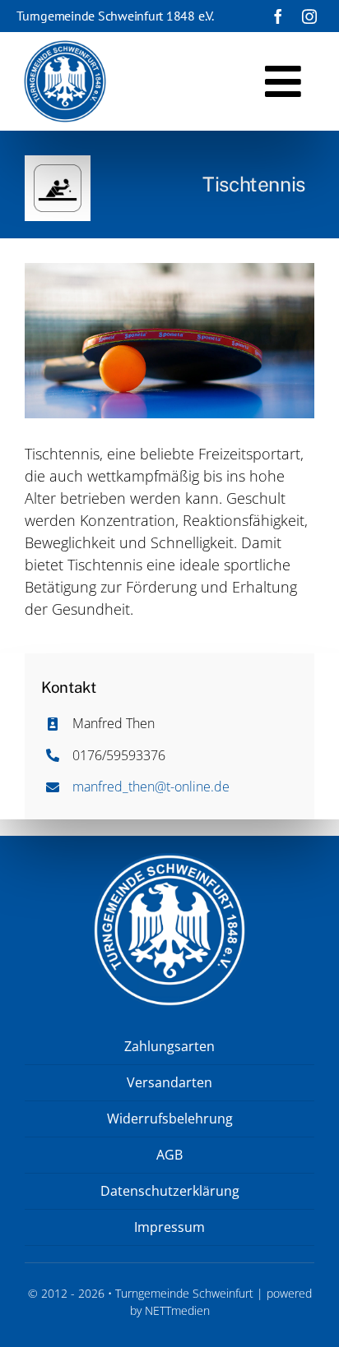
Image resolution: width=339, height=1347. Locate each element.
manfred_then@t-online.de (151, 786)
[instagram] (309, 16)
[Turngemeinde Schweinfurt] (65, 48)
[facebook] (278, 16)
